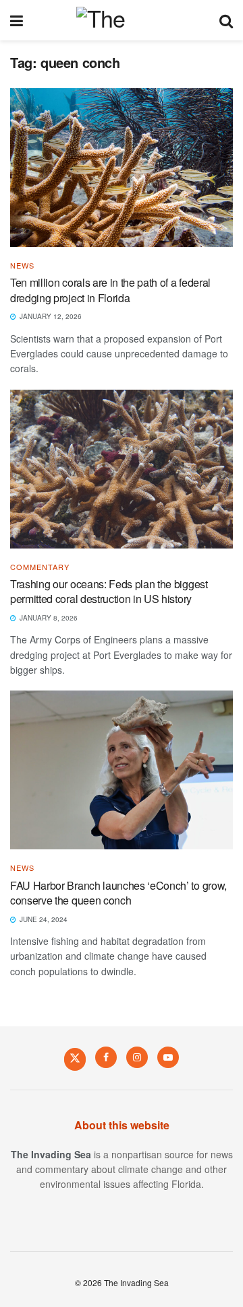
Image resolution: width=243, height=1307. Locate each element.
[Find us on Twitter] (75, 1058)
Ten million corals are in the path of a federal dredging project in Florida (110, 290)
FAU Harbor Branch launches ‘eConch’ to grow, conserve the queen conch (118, 893)
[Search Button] (226, 20)
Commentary (40, 567)
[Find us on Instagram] (137, 1057)
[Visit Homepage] (121, 20)
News (22, 265)
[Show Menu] (16, 20)
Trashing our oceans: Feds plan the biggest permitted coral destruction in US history (109, 591)
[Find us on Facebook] (106, 1057)
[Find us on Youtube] (168, 1057)
